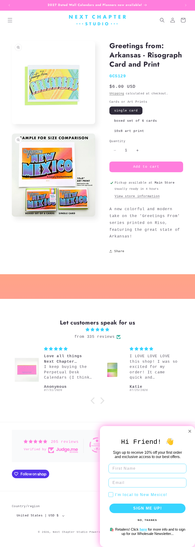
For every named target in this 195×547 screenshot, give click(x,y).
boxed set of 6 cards (135, 121)
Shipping (116, 93)
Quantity (117, 141)
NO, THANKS (147, 520)
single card (126, 110)
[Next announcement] (185, 5)
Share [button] (119, 251)
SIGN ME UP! (147, 508)
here (143, 529)
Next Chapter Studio (70, 532)
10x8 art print (129, 131)
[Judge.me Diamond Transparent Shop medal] (97, 445)
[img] (97, 330)
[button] (10, 20)
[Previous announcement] (9, 5)
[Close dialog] (190, 431)
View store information (137, 196)
